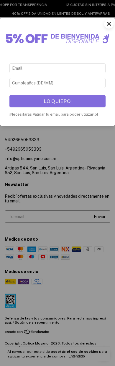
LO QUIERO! (58, 101)
